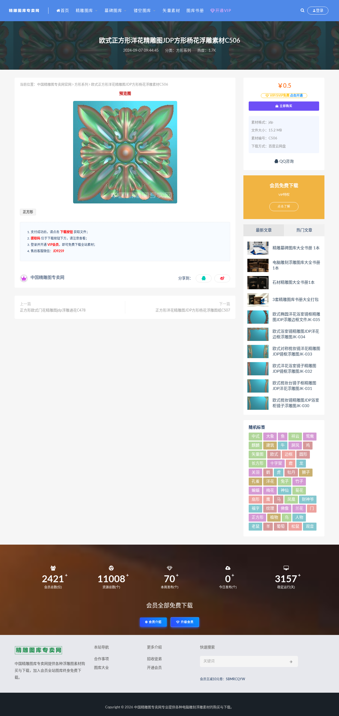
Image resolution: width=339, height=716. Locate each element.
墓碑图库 (113, 11)
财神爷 (308, 499)
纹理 (270, 508)
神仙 (285, 490)
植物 (274, 517)
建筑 (270, 445)
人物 (299, 517)
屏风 (295, 445)
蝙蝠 (256, 490)
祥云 (295, 436)
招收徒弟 (154, 659)
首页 (65, 11)
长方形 (258, 463)
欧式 (274, 454)
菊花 (299, 490)
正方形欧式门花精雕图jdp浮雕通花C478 (53, 310)
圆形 (303, 454)
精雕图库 (84, 11)
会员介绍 (155, 622)
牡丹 (291, 472)
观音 (310, 526)
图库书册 (195, 11)
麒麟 (256, 445)
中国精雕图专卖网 (148, 707)
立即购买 (285, 106)
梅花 (270, 490)
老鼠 (256, 526)
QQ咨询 (286, 161)
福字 (256, 508)
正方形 (28, 212)
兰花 (299, 508)
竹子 (299, 481)
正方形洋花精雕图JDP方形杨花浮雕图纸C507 (192, 310)
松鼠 (295, 526)
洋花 (270, 481)
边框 (289, 454)
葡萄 (281, 526)
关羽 (256, 472)
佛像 (285, 508)
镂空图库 (142, 11)
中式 (256, 436)
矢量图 (258, 454)
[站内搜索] (302, 10)
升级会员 (187, 622)
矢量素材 (171, 11)
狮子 (306, 472)
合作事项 (101, 659)
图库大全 (101, 668)
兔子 (285, 481)
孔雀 (256, 481)
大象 (270, 436)
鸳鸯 (310, 436)
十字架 (276, 463)
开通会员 (154, 668)
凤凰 (291, 499)
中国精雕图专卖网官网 (54, 84)
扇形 (256, 499)
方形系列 (183, 50)
